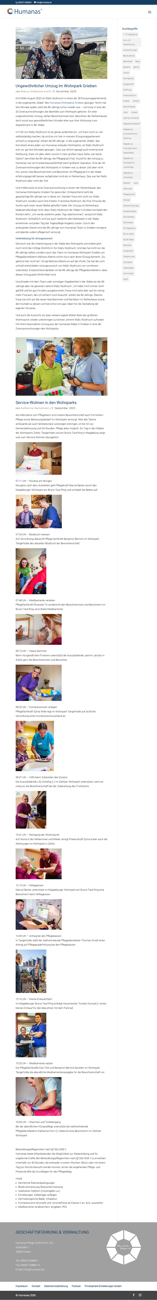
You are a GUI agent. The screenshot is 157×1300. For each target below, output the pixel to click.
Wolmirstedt (128, 273)
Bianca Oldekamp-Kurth (36, 91)
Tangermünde (129, 257)
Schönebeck (128, 223)
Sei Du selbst (128, 234)
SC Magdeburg (129, 228)
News (136, 183)
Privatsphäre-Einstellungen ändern (103, 1286)
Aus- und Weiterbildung (129, 42)
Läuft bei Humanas (131, 118)
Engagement (128, 84)
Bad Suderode (129, 56)
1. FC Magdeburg (130, 34)
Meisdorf (126, 183)
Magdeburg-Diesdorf (131, 124)
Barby (137, 61)
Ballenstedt (127, 61)
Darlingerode (128, 78)
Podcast (126, 200)
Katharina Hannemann (35, 408)
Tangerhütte (128, 251)
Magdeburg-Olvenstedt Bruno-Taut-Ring (130, 133)
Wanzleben (127, 262)
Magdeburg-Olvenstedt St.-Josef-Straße (129, 162)
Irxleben (134, 112)
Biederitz (126, 67)
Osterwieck (127, 189)
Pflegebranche (129, 194)
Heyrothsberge (129, 107)
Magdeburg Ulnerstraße (128, 175)
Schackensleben (129, 211)
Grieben (126, 101)
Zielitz (125, 279)
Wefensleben (128, 268)
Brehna (136, 67)
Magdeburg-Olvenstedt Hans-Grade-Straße (130, 148)
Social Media (128, 240)
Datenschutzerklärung (56, 1286)
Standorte (127, 245)
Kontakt (36, 1286)
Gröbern (136, 101)
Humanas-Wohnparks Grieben (67, 102)
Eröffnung (127, 90)
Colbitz (126, 73)
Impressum (22, 1286)
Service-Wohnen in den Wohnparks (46, 402)
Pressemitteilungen (131, 206)
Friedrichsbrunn (129, 95)
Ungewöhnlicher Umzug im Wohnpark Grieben (56, 86)
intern (125, 112)
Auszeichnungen (130, 50)
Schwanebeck (128, 217)
